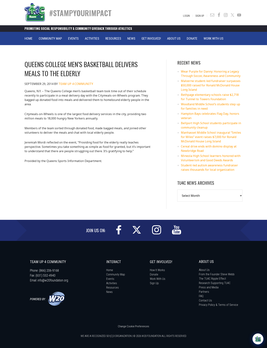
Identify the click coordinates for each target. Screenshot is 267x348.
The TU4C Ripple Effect (212, 278)
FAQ (201, 296)
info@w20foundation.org (53, 280)
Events (110, 279)
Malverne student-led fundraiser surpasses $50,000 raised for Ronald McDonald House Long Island (210, 85)
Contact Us (205, 300)
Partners (204, 291)
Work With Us (157, 279)
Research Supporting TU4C (214, 283)
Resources (112, 287)
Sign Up (199, 15)
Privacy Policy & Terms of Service (218, 305)
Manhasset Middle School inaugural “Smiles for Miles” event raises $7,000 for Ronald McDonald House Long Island (211, 137)
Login (186, 15)
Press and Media (209, 287)
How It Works (157, 270)
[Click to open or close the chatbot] (257, 338)
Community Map (115, 274)
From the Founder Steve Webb (216, 274)
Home (109, 270)
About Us (204, 270)
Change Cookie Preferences (133, 326)
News (109, 292)
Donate (154, 274)
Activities (111, 283)
